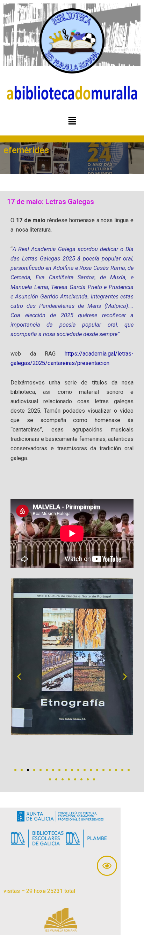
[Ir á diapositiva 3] (28, 770)
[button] (72, 121)
